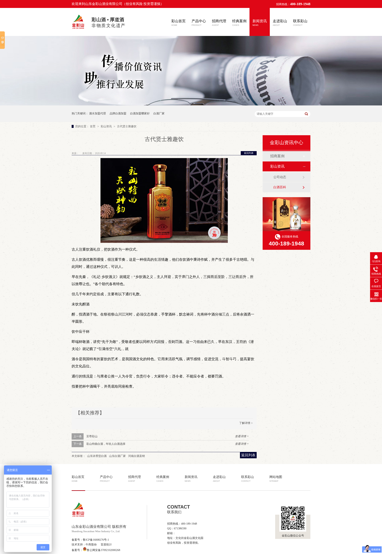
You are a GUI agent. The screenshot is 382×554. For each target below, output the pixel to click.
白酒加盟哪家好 (140, 113)
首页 (93, 126)
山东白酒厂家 (117, 456)
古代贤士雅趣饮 (126, 126)
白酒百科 (279, 187)
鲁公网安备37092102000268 (103, 550)
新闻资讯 (259, 22)
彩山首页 (178, 22)
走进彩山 (280, 22)
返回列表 (248, 153)
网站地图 (275, 478)
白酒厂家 (159, 113)
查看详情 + (242, 436)
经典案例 (239, 22)
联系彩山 (300, 22)
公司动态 (279, 177)
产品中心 (199, 22)
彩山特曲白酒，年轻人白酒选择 (105, 443)
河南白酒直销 (136, 456)
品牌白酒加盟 (118, 113)
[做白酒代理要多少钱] (191, 104)
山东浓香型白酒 (97, 456)
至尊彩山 (91, 436)
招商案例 (277, 156)
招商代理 (219, 22)
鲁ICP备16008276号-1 (96, 539)
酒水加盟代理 (97, 113)
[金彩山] (78, 29)
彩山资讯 (107, 126)
